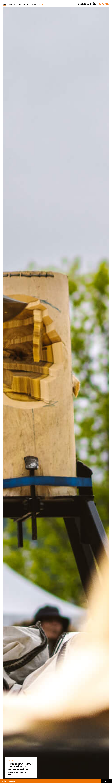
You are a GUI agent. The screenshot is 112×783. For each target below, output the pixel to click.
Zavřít (106, 781)
